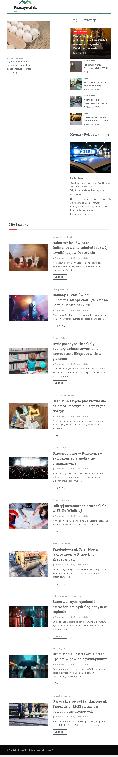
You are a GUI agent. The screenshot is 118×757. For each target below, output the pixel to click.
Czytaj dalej (60, 277)
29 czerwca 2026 (92, 90)
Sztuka (63, 395)
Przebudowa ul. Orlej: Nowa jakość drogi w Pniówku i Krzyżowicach (75, 554)
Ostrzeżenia (77, 596)
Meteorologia (66, 596)
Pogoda (62, 648)
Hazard (55, 648)
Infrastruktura (58, 544)
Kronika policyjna (76, 178)
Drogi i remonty (80, 32)
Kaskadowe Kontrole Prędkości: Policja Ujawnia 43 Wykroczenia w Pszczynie (90, 186)
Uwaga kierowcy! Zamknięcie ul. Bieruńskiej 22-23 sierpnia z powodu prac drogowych (80, 706)
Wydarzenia (64, 290)
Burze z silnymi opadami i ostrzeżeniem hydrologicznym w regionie (80, 606)
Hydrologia (57, 596)
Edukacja (56, 338)
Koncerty (56, 290)
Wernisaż (70, 395)
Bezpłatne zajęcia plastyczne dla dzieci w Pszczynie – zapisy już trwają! (79, 406)
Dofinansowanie (58, 237)
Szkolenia (69, 237)
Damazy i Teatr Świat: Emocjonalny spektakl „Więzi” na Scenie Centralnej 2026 (80, 300)
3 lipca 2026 (90, 72)
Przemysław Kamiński (63, 258)
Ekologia (64, 338)
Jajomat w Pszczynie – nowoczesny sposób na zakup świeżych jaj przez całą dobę (19, 67)
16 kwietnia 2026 (78, 194)
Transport (56, 696)
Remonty (67, 544)
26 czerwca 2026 (92, 125)
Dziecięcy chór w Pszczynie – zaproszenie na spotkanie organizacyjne (77, 458)
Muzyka (64, 448)
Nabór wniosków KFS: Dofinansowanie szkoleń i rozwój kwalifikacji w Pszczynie (80, 248)
